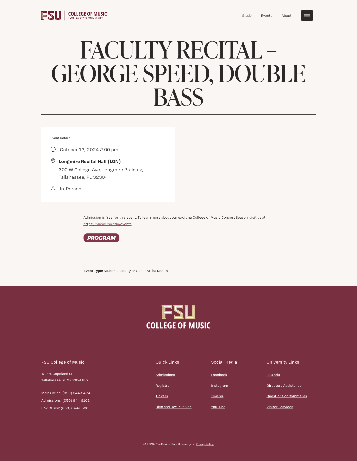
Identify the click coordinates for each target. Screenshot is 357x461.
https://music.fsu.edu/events (107, 224)
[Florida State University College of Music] (74, 15)
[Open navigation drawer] (307, 15)
